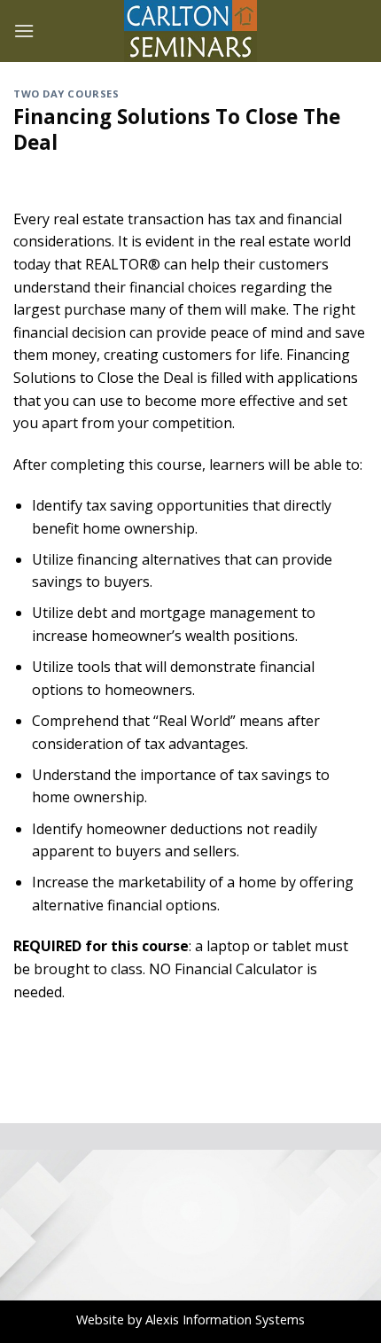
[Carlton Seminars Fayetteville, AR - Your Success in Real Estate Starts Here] (190, 31)
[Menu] (24, 30)
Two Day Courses (66, 93)
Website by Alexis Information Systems (190, 1319)
